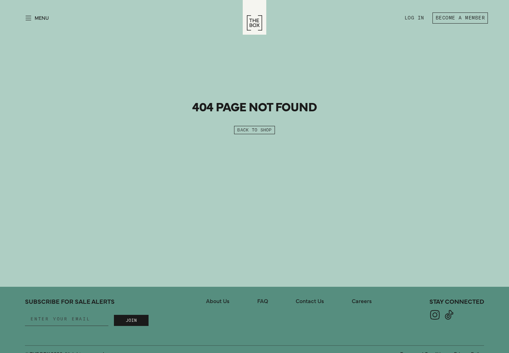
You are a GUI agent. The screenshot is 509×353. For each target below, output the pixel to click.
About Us (218, 301)
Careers (362, 301)
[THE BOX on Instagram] (434, 318)
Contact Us (310, 301)
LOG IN (415, 19)
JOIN (131, 320)
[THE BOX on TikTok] (449, 318)
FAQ (262, 301)
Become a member (460, 17)
